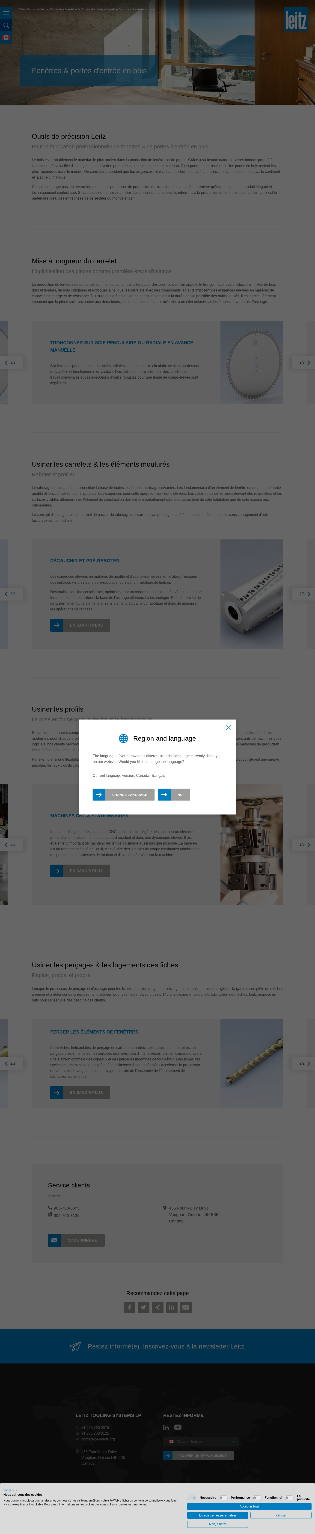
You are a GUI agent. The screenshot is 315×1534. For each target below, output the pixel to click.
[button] (10, 1490)
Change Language (129, 795)
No (180, 795)
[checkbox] (191, 1498)
